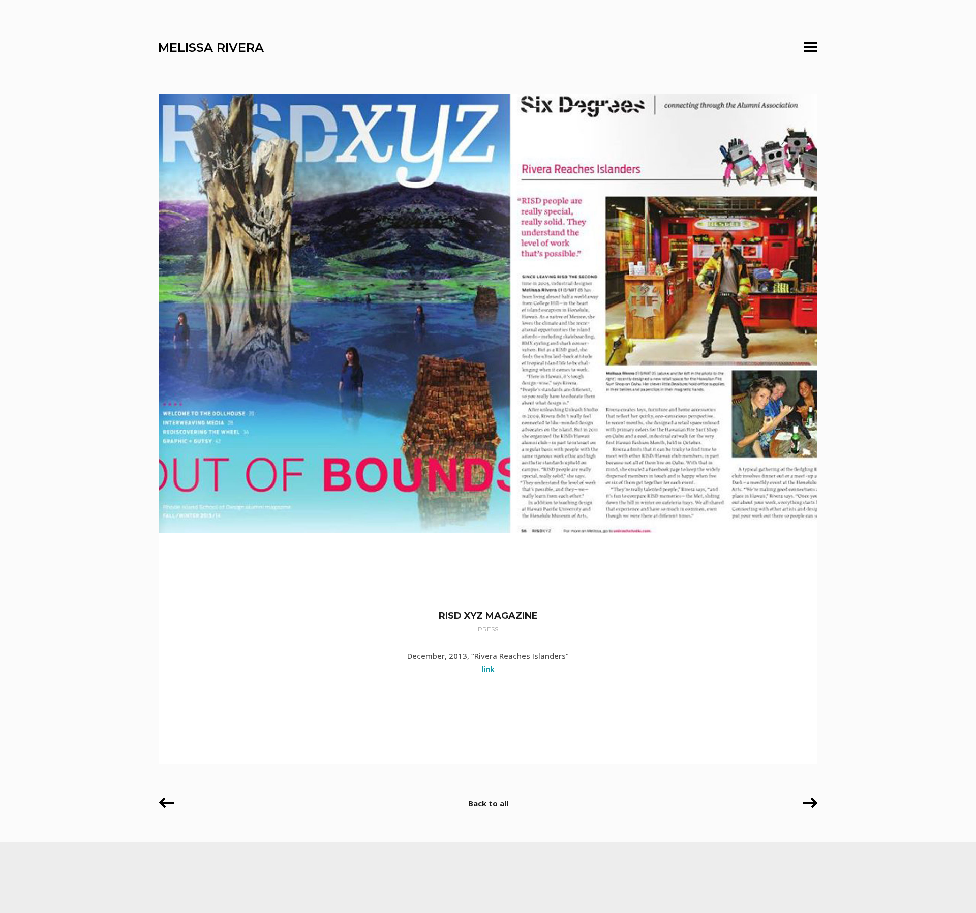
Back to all (488, 803)
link (488, 669)
